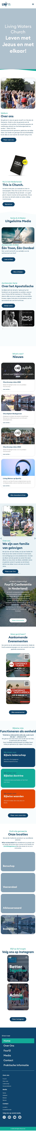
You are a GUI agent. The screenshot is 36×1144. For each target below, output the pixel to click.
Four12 (7, 1050)
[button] (33, 4)
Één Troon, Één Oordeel (18, 248)
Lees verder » (6, 389)
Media (7, 1055)
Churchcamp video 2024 (12, 447)
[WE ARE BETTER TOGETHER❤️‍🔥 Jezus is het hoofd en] (18, 968)
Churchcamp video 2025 (12, 382)
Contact (8, 1060)
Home (7, 1040)
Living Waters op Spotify (12, 478)
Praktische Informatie (16, 1065)
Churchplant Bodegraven (12, 414)
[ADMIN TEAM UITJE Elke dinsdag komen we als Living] (18, 996)
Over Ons (9, 1045)
